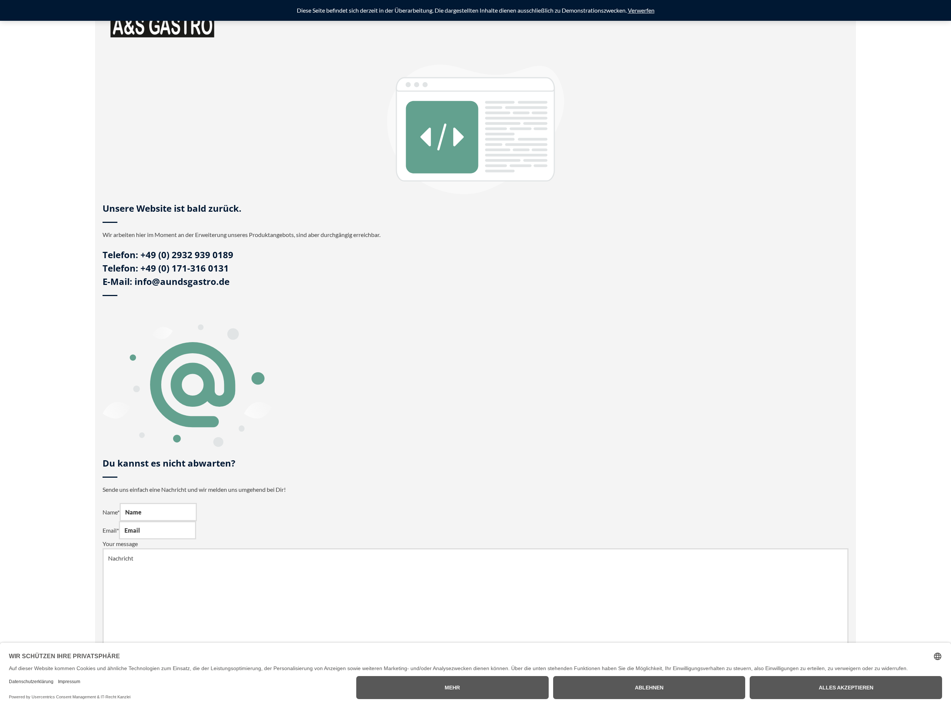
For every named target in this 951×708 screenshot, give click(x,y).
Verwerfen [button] (641, 10)
